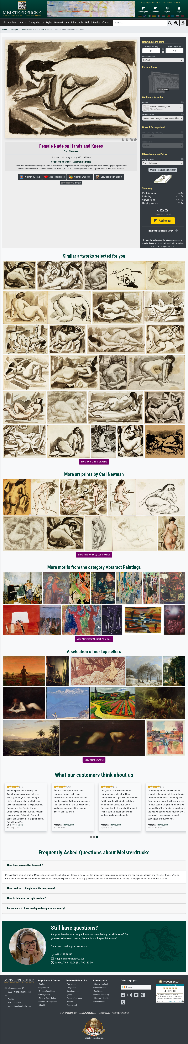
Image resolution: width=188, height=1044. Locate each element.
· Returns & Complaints (47, 1002)
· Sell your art (71, 987)
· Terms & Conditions (46, 991)
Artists (23, 22)
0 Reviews (77, 183)
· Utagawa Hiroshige (101, 998)
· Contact (41, 984)
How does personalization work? (25, 865)
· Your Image (71, 984)
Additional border (148, 57)
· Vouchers (70, 1002)
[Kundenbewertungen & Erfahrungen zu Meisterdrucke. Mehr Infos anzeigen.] (170, 990)
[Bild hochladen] (183, 23)
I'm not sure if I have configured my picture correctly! (36, 908)
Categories (34, 22)
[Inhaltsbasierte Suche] (176, 23)
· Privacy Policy (44, 994)
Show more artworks (94, 759)
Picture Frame (61, 22)
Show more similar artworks (94, 461)
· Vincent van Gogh (100, 984)
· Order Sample (72, 1005)
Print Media (77, 22)
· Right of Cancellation (47, 998)
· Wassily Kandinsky (101, 994)
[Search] (170, 23)
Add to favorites (56, 176)
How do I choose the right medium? (26, 898)
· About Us (42, 1005)
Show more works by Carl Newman (94, 554)
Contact (106, 22)
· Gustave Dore (99, 1002)
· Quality (69, 994)
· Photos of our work (74, 998)
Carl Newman (46, 29)
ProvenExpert (25, 825)
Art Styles (47, 22)
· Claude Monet (99, 987)
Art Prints (13, 22)
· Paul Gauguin (99, 991)
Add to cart (164, 220)
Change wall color (82, 176)
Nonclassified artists (29, 29)
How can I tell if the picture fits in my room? (31, 888)
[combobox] (163, 60)
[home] (4, 22)
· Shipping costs (72, 991)
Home (4, 29)
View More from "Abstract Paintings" (94, 639)
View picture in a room (110, 176)
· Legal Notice (43, 987)
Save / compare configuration (164, 170)
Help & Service (92, 22)
